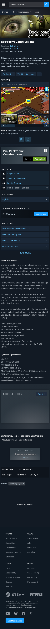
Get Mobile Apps (15, 621)
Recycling (31, 552)
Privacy (9, 568)
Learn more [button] (41, 214)
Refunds (9, 586)
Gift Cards (10, 557)
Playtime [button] (20, 475)
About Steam (11, 538)
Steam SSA (10, 543)
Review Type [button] (7, 469)
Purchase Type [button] (25, 469)
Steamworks (11, 547)
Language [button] (6, 475)
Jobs (29, 543)
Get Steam (31, 568)
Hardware (31, 547)
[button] (6, 12)
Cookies (9, 582)
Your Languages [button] (16, 484)
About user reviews (9, 440)
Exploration (8, 74)
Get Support (32, 577)
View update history (11, 240)
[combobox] (26, 4)
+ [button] (39, 74)
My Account (32, 582)
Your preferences (25, 440)
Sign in (4, 130)
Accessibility (11, 573)
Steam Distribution (13, 552)
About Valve (32, 538)
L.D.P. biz (14, 46)
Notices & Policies (13, 577)
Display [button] (33, 475)
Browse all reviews (25, 504)
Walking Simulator (26, 74)
